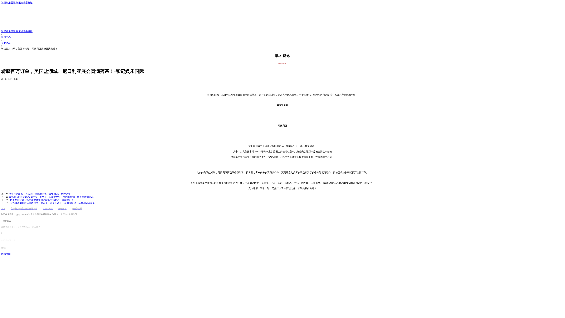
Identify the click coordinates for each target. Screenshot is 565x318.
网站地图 (6, 254)
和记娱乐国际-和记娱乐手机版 (17, 2)
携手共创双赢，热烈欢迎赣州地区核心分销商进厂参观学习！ (42, 200)
